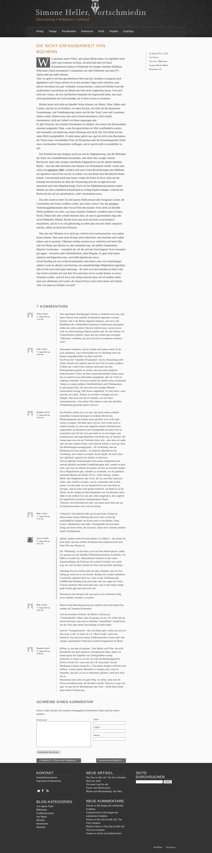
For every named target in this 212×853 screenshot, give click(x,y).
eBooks (159, 65)
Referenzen (87, 31)
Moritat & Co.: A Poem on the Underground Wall (57, 761)
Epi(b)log (128, 31)
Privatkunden (69, 31)
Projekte (113, 31)
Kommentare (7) (155, 69)
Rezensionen (42, 823)
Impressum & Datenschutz (48, 781)
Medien (165, 65)
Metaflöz (40, 820)
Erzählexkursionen (45, 813)
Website (96, 735)
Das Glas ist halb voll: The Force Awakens (106, 777)
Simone (155, 57)
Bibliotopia (163, 61)
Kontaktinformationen (46, 777)
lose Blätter (41, 816)
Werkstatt (40, 827)
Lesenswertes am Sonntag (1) (111, 760)
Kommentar (41, 720)
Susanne (40, 412)
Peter (39, 349)
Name (95, 719)
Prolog (39, 31)
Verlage (53, 31)
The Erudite (171, 847)
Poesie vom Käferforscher (98, 788)
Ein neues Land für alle (97, 784)
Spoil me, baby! (93, 781)
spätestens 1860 (55, 170)
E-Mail (96, 727)
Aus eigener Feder (44, 806)
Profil (101, 31)
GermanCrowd (93, 812)
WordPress (158, 847)
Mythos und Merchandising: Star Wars (104, 791)
